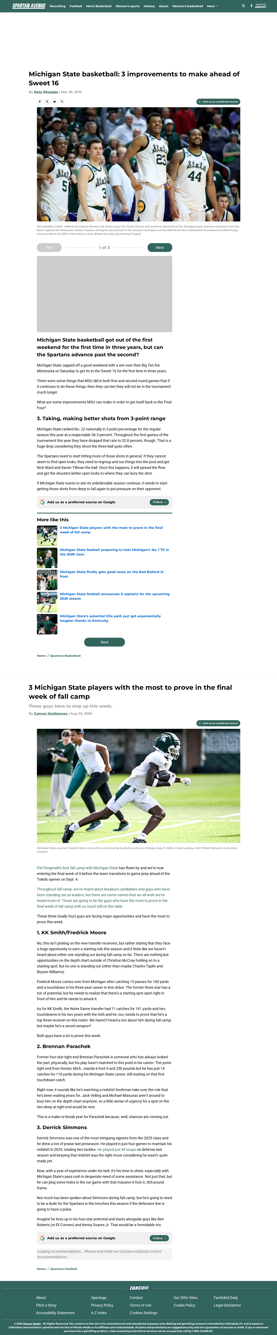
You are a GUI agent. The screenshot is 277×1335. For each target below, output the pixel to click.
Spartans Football (63, 1269)
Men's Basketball (99, 6)
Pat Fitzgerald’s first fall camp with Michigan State (77, 868)
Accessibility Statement (55, 1313)
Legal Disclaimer (227, 1305)
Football (76, 6)
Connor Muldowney (51, 713)
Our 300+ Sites (185, 1298)
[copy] (62, 101)
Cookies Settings (143, 1313)
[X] (243, 5)
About (163, 6)
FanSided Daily (226, 1298)
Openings (98, 1298)
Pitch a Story (46, 1305)
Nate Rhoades (46, 92)
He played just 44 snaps (116, 1149)
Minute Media (32, 1323)
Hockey (149, 6)
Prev (49, 247)
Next (160, 247)
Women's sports (128, 6)
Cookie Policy (184, 1305)
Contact (136, 1298)
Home (41, 656)
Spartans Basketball (65, 656)
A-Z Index (99, 1313)
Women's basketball (187, 6)
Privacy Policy (102, 1305)
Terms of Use (141, 1305)
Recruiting (58, 6)
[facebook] (251, 5)
